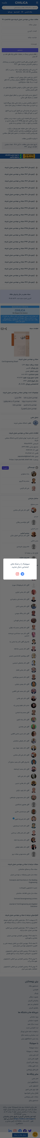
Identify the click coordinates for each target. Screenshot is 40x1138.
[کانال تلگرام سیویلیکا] (22, 574)
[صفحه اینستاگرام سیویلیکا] (17, 574)
